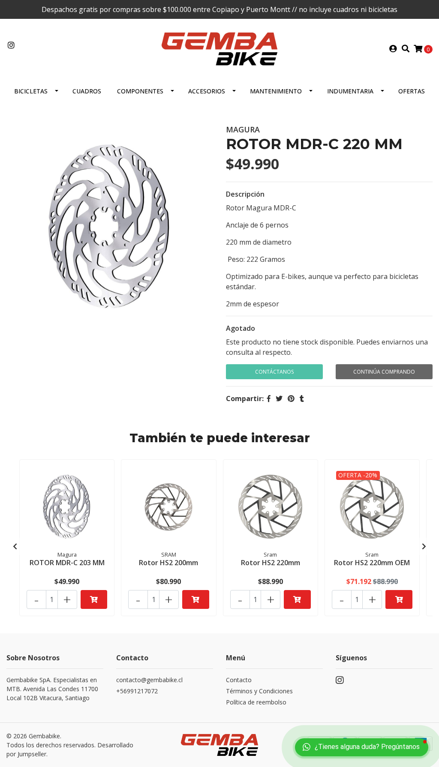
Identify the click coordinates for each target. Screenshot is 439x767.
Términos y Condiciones (259, 691)
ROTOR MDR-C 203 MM (67, 562)
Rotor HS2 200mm (168, 562)
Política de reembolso (256, 702)
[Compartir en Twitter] (279, 398)
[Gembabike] (219, 48)
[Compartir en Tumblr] (302, 398)
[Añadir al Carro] (94, 599)
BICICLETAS (31, 91)
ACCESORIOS (206, 91)
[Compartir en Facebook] (269, 398)
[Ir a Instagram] (11, 45)
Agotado (240, 328)
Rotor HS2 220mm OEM (372, 562)
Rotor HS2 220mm (270, 562)
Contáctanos (274, 371)
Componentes (140, 91)
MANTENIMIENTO (276, 91)
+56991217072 (137, 691)
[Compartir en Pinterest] (291, 398)
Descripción (245, 194)
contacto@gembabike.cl (149, 680)
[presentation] (15, 546)
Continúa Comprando (384, 371)
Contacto (239, 680)
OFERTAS (411, 91)
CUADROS (86, 91)
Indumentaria (350, 91)
